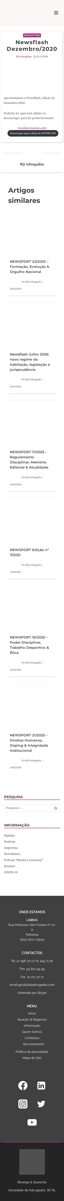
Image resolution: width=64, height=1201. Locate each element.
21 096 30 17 (25, 961)
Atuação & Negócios (32, 1019)
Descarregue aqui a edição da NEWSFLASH (33, 133)
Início (32, 1013)
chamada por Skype (32, 993)
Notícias (9, 842)
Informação (32, 1025)
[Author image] (15, 282)
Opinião (9, 835)
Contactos (32, 1038)
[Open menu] (56, 12)
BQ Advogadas (23, 56)
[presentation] (32, 233)
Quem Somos (32, 1032)
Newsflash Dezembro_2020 (32, 128)
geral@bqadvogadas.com (36, 985)
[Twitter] (41, 1104)
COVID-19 (11, 872)
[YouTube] (32, 1122)
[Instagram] (23, 1104)
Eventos (9, 866)
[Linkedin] (41, 1085)
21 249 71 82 (44, 961)
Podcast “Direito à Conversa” (23, 860)
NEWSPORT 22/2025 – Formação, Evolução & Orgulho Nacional (29, 267)
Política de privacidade (32, 1052)
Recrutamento (33, 1044)
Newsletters (32, 35)
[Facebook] (23, 1085)
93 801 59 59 (35, 969)
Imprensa (11, 848)
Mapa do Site (32, 1058)
